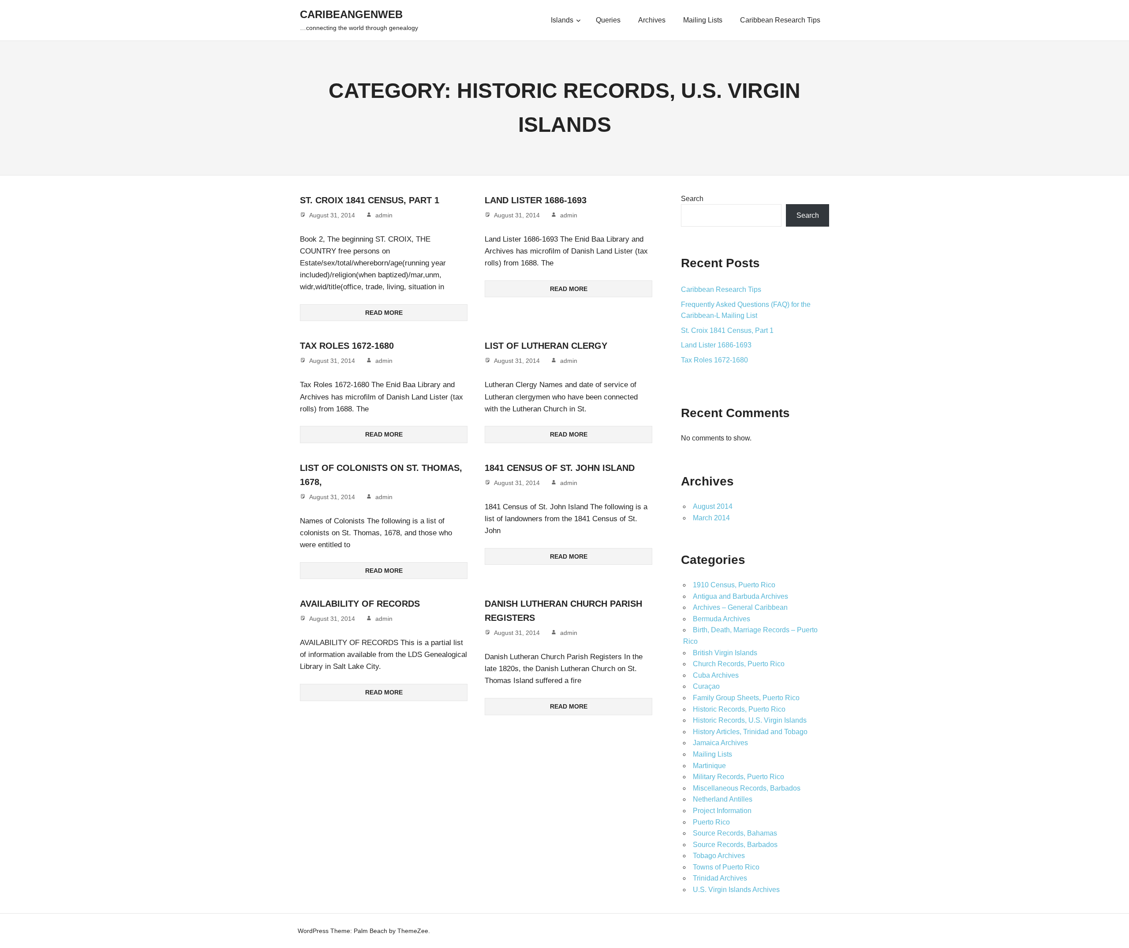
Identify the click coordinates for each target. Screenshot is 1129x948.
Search (692, 198)
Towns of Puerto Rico (726, 867)
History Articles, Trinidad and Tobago (750, 731)
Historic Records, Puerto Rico (739, 709)
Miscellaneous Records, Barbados (746, 788)
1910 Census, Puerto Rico (734, 585)
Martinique (709, 765)
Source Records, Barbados (735, 844)
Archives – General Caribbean (740, 607)
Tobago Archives (719, 855)
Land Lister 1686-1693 (536, 200)
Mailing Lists (702, 20)
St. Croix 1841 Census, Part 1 (369, 200)
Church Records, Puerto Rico (739, 664)
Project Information (722, 810)
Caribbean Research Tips (780, 20)
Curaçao (706, 686)
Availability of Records (360, 603)
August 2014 (713, 506)
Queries (608, 20)
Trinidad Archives (720, 878)
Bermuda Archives (721, 619)
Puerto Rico (711, 822)
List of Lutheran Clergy (546, 346)
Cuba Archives (716, 675)
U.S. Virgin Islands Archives (736, 889)
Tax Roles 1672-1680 (347, 346)
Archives (651, 20)
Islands (562, 20)
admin (384, 215)
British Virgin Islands (725, 653)
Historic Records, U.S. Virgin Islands (750, 720)
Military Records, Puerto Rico (738, 776)
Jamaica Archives (720, 742)
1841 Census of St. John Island (560, 468)
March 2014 (711, 518)
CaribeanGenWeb (351, 14)
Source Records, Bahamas (735, 833)
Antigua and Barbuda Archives (740, 596)
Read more (384, 312)
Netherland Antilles (722, 799)
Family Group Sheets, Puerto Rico (746, 698)
